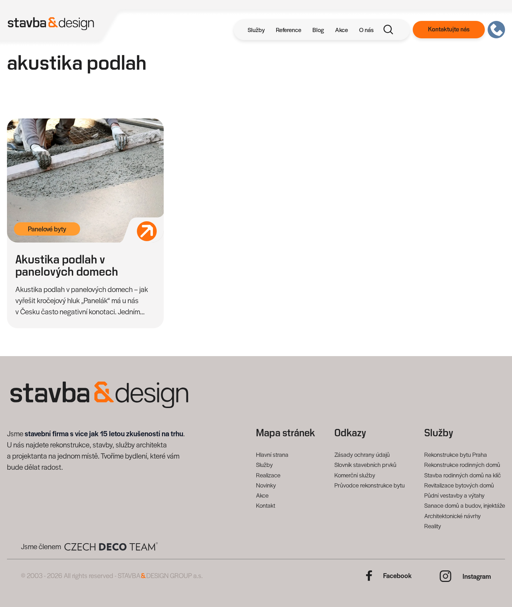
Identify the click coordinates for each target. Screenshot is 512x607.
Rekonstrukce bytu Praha (455, 454)
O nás (366, 29)
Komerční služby (354, 475)
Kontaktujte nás (449, 29)
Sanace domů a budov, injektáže (464, 505)
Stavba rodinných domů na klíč (462, 475)
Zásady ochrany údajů (362, 454)
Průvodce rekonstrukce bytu (369, 485)
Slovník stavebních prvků (365, 464)
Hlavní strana (272, 454)
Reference (288, 29)
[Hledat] (388, 29)
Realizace (268, 475)
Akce (341, 29)
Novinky (266, 485)
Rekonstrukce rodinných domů (462, 464)
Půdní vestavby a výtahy (454, 495)
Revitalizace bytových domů (459, 485)
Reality (432, 526)
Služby (256, 29)
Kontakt (265, 505)
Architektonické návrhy (452, 516)
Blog (318, 29)
